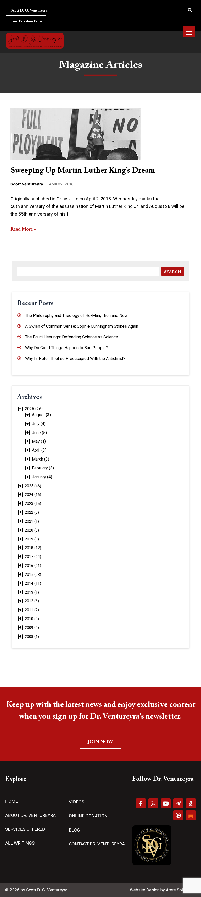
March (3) (40, 459)
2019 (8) (32, 539)
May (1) (39, 441)
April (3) (39, 450)
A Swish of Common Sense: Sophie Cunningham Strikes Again (81, 326)
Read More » (23, 229)
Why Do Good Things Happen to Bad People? (66, 347)
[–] (20, 408)
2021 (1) (32, 521)
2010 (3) (32, 618)
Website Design (144, 890)
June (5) (39, 432)
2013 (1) (32, 592)
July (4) (39, 423)
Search (172, 272)
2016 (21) (33, 565)
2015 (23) (33, 574)
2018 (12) (33, 547)
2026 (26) (34, 408)
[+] (27, 414)
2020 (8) (32, 530)
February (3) (43, 468)
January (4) (42, 476)
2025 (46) (33, 486)
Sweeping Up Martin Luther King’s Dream (82, 171)
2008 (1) (32, 636)
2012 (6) (32, 601)
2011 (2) (32, 610)
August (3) (41, 414)
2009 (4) (32, 627)
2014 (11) (33, 583)
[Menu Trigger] (189, 31)
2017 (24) (33, 556)
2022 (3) (32, 512)
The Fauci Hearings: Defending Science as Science (71, 337)
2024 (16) (33, 494)
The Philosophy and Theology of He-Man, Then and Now (76, 315)
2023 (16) (33, 503)
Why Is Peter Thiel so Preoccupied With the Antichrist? (75, 358)
